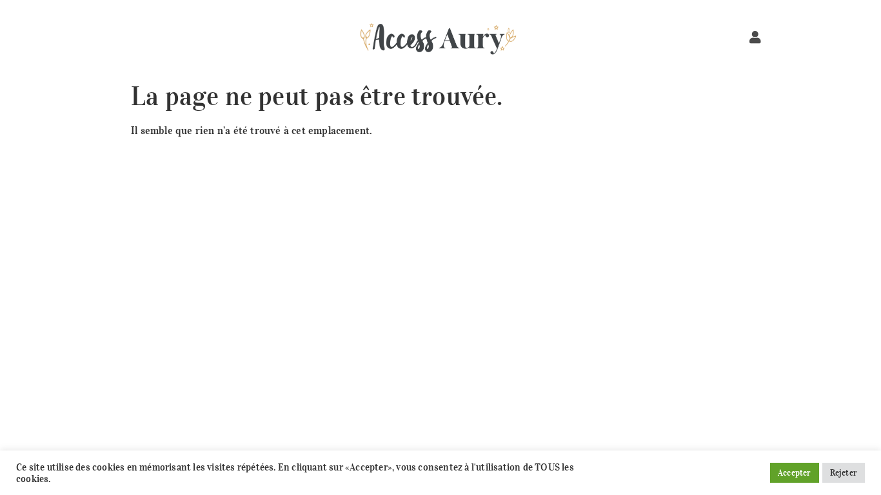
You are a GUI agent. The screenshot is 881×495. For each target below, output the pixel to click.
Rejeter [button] (843, 472)
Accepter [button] (794, 472)
